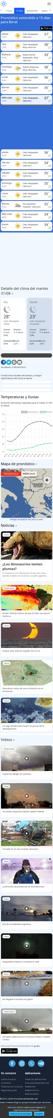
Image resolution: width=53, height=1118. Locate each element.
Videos (6, 739)
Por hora (7, 10)
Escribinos (6, 1082)
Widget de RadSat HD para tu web (26, 519)
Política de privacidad (20, 1113)
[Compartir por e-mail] (19, 362)
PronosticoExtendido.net (37, 1082)
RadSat (45, 10)
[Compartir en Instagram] (14, 362)
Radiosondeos (32, 1093)
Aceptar (39, 1113)
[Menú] (49, 4)
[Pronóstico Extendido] (3, 4)
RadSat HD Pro (32, 1090)
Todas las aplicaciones (35, 1079)
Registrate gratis (9, 1090)
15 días (19, 10)
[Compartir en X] (8, 362)
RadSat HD (30, 1086)
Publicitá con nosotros (12, 1086)
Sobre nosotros (8, 1079)
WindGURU (32, 10)
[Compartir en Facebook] (3, 362)
